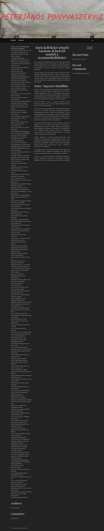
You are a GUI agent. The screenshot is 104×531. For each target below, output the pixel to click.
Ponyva (13, 40)
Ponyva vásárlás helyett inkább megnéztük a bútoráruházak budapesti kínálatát (21, 371)
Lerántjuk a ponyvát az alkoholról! (19, 266)
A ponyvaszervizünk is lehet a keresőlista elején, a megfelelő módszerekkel (19, 112)
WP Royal (25, 528)
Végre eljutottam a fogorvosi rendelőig (21, 492)
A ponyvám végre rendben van (19, 80)
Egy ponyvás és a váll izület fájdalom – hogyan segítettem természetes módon (21, 197)
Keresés (89, 48)
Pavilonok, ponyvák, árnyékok (18, 358)
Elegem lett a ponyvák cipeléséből (20, 219)
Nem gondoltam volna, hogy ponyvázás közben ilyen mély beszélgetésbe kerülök (18, 339)
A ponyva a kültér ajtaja (17, 71)
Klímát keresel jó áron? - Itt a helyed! (20, 264)
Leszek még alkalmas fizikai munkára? (20, 268)
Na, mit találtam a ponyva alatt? (19, 313)
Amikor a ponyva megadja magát (19, 122)
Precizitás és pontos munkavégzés (20, 439)
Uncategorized (15, 518)
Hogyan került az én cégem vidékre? (20, 238)
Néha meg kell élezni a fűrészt (19, 319)
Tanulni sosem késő (16, 458)
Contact (21, 40)
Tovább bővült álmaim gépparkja (19, 460)
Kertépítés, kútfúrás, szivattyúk (19, 253)
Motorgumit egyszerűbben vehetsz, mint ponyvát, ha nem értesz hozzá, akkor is (20, 309)
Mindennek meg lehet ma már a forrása (21, 302)
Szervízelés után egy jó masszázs (20, 452)
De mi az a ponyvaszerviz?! (18, 178)
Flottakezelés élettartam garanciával (20, 229)
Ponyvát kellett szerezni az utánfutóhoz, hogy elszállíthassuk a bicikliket (20, 429)
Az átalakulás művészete (17, 138)
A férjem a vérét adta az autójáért (20, 62)
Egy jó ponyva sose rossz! (79, 59)
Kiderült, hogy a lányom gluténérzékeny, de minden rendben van (20, 257)
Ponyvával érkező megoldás (18, 437)
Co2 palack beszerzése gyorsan (19, 170)
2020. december (15, 508)
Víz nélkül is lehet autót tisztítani (19, 497)
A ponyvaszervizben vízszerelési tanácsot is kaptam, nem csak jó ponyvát (19, 106)
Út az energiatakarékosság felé (19, 473)
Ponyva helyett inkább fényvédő (19, 360)
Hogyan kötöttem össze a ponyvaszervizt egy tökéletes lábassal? (19, 242)
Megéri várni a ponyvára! (17, 274)
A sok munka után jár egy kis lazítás (20, 116)
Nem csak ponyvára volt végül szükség (21, 332)
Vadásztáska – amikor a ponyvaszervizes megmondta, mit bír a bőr (21, 476)
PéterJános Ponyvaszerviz (52, 18)
